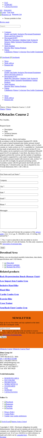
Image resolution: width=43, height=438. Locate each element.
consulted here (22, 435)
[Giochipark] (10, 57)
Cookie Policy (9, 414)
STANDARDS (9, 386)
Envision (3, 437)
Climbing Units (25, 40)
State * (2, 192)
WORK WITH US (11, 384)
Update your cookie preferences (15, 416)
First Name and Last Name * (10, 174)
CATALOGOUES (11, 7)
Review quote (4, 22)
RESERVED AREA (11, 378)
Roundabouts (27, 42)
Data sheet (10, 263)
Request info (8, 65)
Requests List (17, 14)
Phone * (3, 204)
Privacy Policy (9, 412)
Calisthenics (8, 52)
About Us (19, 36)
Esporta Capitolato (13, 265)
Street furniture (9, 46)
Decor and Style (10, 36)
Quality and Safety (10, 34)
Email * (2, 198)
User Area (10, 12)
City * (2, 186)
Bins (12, 48)
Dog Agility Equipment (35, 52)
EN (1, 10)
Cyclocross (22, 52)
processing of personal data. (12, 244)
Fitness (6, 50)
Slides (13, 42)
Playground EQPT (10, 38)
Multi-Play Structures (11, 40)
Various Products (20, 48)
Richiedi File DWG (13, 267)
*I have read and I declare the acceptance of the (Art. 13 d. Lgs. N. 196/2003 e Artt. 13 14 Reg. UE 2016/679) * (20, 234)
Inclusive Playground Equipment (29, 34)
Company (7, 32)
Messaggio (3, 210)
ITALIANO (7, 10)
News (6, 61)
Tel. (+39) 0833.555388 (8, 359)
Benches (7, 48)
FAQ (6, 3)
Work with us (9, 63)
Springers (18, 42)
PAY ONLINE (9, 380)
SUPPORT (8, 5)
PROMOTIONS (10, 382)
